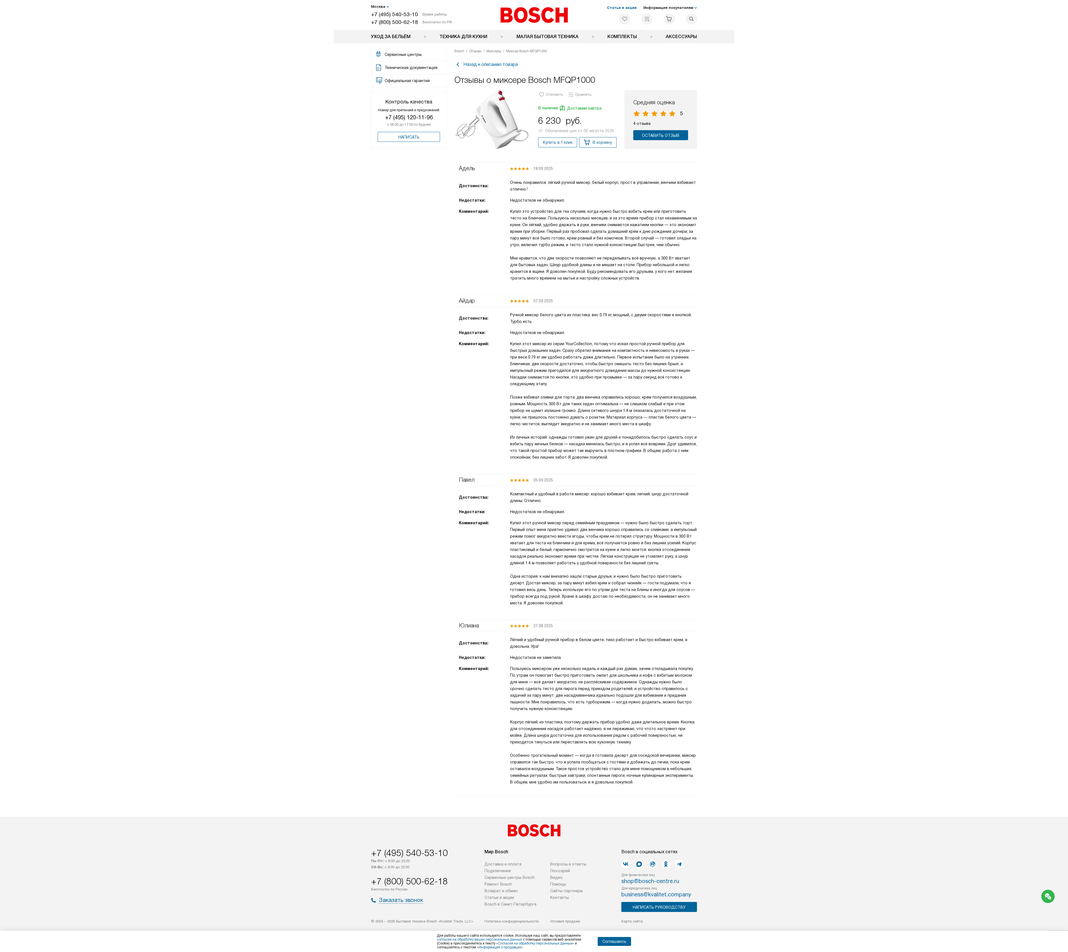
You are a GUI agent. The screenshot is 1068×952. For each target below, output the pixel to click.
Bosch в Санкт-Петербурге (510, 904)
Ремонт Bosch (498, 884)
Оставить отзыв (660, 135)
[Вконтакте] (625, 864)
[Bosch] (534, 15)
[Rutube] (652, 864)
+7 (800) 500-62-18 (394, 22)
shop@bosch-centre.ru (650, 881)
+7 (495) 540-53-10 (394, 14)
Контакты (559, 897)
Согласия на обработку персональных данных (535, 943)
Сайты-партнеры (566, 891)
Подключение (497, 871)
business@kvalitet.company (656, 894)
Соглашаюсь (614, 941)
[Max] (639, 864)
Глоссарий (560, 871)
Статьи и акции (622, 8)
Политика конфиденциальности (511, 921)
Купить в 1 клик (557, 142)
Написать (408, 137)
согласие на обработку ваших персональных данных (479, 939)
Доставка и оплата (502, 864)
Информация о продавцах (500, 947)
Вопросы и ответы (568, 864)
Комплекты (622, 36)
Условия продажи (565, 921)
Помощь (558, 884)
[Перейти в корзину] (669, 18)
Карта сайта (632, 921)
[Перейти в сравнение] (646, 18)
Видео (556, 877)
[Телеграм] (679, 864)
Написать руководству (659, 907)
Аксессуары (681, 36)
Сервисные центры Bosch (509, 877)
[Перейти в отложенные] (624, 18)
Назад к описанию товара (490, 64)
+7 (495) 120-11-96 (409, 117)
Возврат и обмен (501, 891)
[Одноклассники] (665, 864)
